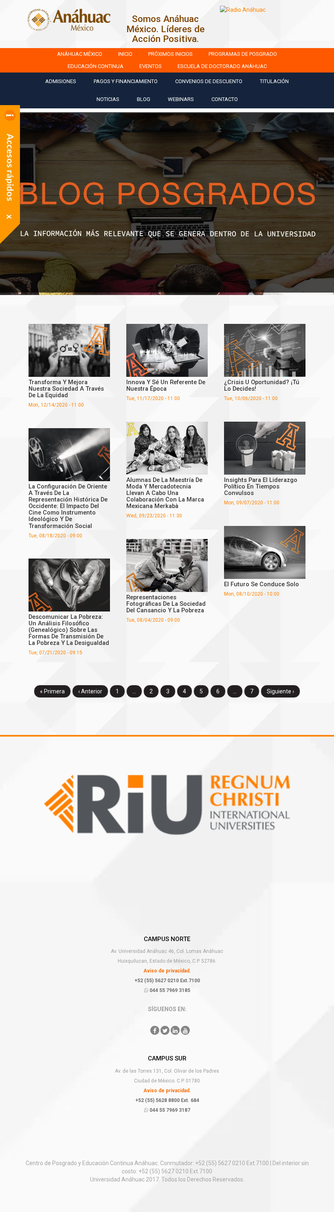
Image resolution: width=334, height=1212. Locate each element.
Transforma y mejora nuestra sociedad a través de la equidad (66, 388)
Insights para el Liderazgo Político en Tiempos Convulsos (260, 486)
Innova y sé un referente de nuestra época (165, 385)
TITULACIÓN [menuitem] (274, 81)
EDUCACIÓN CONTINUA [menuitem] (95, 66)
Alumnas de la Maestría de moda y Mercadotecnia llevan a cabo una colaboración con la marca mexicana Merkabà (165, 493)
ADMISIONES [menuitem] (60, 81)
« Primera (52, 691)
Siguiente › (280, 691)
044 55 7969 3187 (169, 1110)
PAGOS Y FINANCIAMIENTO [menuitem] (126, 81)
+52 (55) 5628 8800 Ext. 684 (167, 1100)
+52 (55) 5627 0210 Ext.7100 (167, 980)
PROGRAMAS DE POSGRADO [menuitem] (243, 54)
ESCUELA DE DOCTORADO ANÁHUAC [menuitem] (222, 66)
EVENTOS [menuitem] (150, 66)
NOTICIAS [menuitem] (108, 99)
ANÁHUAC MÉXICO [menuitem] (79, 54)
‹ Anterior (90, 691)
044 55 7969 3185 (169, 990)
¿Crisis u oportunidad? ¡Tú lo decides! (261, 385)
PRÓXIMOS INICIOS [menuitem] (170, 54)
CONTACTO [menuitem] (224, 99)
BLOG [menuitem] (143, 99)
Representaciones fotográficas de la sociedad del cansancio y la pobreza (166, 604)
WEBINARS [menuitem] (181, 99)
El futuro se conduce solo (261, 584)
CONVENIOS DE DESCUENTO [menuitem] (208, 81)
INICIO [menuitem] (125, 54)
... (134, 691)
